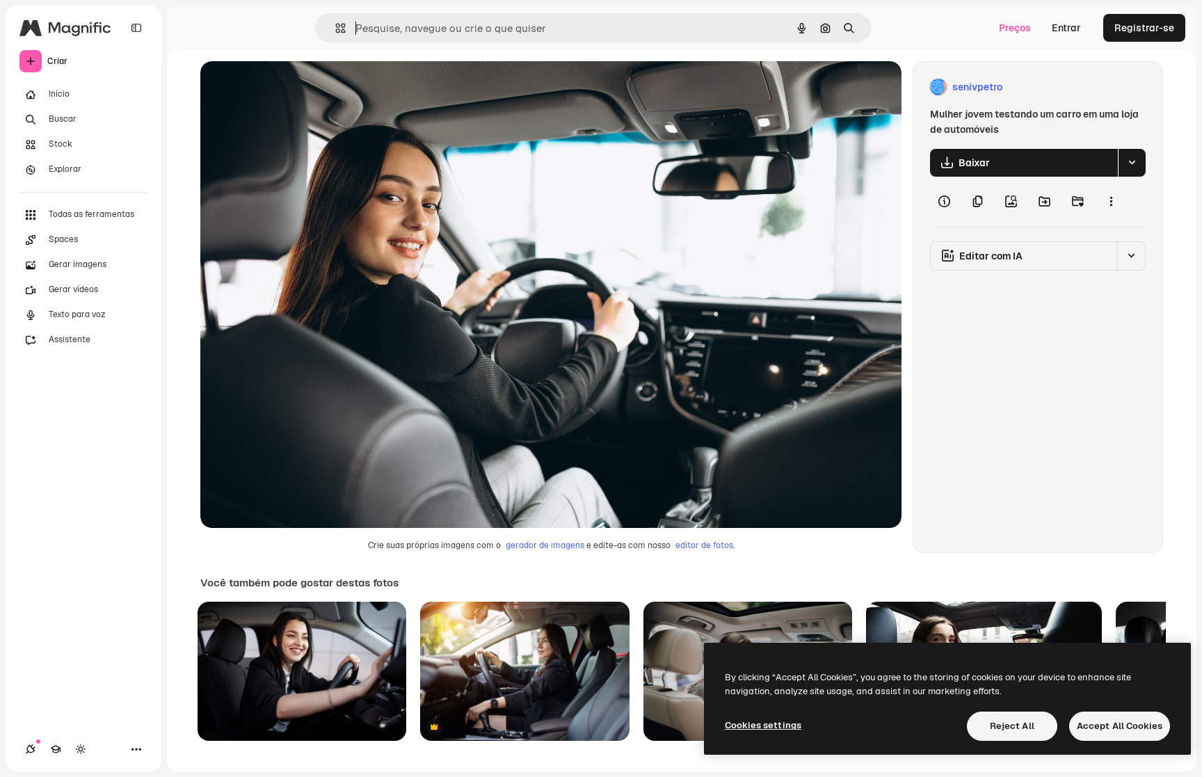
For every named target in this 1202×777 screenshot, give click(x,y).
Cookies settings (763, 725)
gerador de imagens (545, 545)
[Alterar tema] (81, 749)
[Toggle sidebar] (136, 28)
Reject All (1012, 726)
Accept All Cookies (1119, 726)
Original (289, 87)
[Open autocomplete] (335, 28)
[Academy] (56, 749)
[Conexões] (30, 749)
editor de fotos (704, 545)
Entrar (1066, 28)
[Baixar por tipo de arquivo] (1132, 163)
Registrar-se (1144, 28)
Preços (1015, 28)
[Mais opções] (1111, 202)
